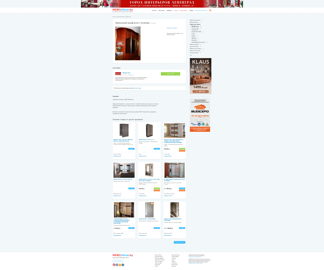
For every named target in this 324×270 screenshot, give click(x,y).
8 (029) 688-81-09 (117, 235)
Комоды (193, 37)
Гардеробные (195, 29)
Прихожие (194, 38)
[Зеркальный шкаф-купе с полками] (127, 59)
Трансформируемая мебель (198, 42)
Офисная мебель (194, 44)
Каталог (154, 10)
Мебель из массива (195, 50)
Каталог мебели (158, 255)
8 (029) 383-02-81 (142, 235)
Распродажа (183, 10)
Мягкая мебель (194, 22)
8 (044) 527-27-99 (168, 195)
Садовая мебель (194, 52)
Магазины (162, 10)
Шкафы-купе (128, 16)
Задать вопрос (170, 73)
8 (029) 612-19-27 (117, 195)
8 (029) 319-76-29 (142, 156)
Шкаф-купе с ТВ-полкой (147, 219)
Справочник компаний (159, 259)
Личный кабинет (175, 256)
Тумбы (193, 35)
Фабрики (169, 10)
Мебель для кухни (195, 20)
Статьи (156, 266)
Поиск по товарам (159, 261)
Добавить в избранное (172, 28)
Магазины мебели (158, 256)
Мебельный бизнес (201, 10)
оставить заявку (137, 88)
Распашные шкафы (196, 31)
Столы (193, 33)
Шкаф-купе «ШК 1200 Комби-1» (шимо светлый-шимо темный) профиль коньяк (174, 141)
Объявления (174, 263)
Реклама (173, 261)
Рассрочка (174, 258)
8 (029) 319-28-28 (117, 156)
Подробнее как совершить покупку (196, 263)
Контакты (174, 266)
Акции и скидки (158, 263)
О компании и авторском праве (195, 256)
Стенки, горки (195, 28)
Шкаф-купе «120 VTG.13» (146, 139)
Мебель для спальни (195, 48)
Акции (176, 10)
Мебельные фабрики (159, 258)
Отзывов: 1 (131, 75)
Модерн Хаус (126, 72)
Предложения (175, 264)
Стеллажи (194, 40)
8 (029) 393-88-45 (168, 235)
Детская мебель (194, 46)
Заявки (191, 10)
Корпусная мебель (121, 16)
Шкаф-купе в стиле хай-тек (122, 179)
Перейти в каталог (179, 242)
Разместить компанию (118, 260)
